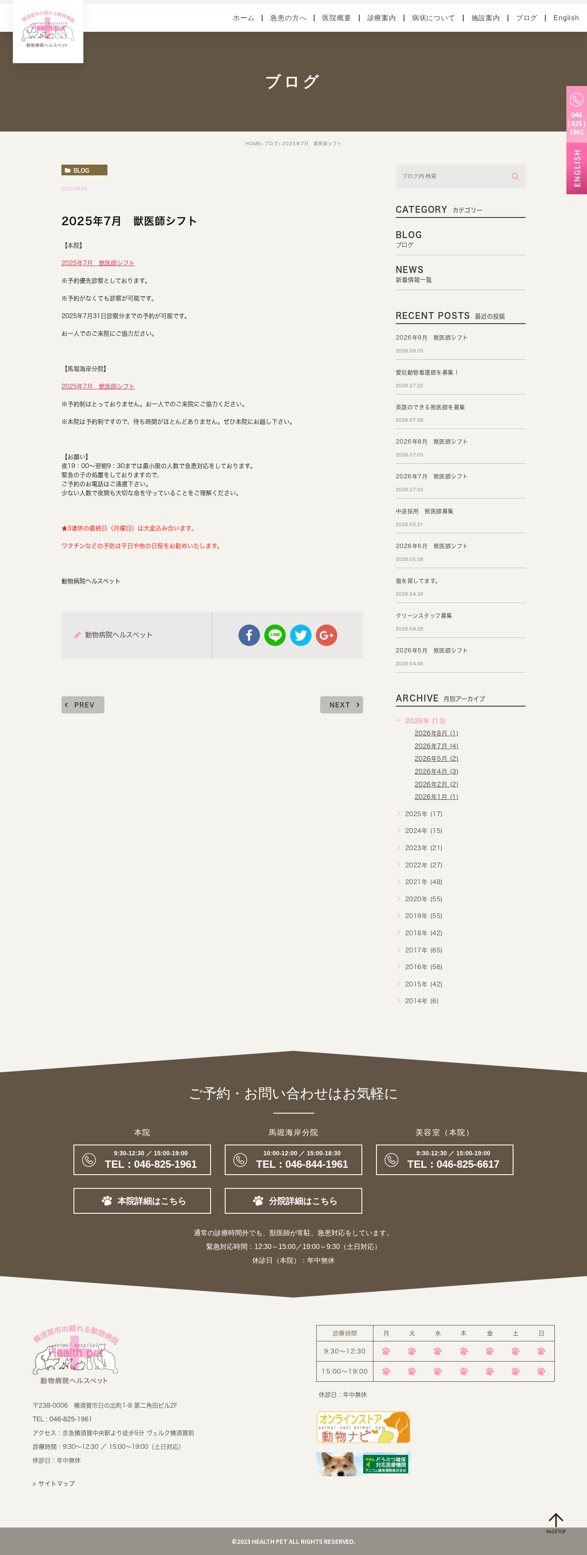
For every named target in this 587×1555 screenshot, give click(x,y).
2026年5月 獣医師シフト (432, 650)
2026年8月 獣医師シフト (432, 441)
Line (275, 635)
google (326, 635)
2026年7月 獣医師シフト (432, 476)
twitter (301, 635)
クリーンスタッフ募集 (424, 615)
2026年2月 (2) (437, 784)
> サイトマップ (54, 1484)
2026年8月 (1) (437, 733)
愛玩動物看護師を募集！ (428, 372)
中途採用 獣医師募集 (425, 511)
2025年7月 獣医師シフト (98, 263)
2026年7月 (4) (437, 746)
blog (81, 170)
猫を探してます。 (418, 581)
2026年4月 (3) (437, 771)
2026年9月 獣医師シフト (432, 337)
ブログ (527, 17)
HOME (252, 143)
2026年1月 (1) (437, 797)
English (566, 17)
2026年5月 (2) (437, 759)
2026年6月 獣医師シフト (432, 546)
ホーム (243, 17)
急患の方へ (288, 17)
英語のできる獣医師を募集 (430, 407)
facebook (249, 635)
